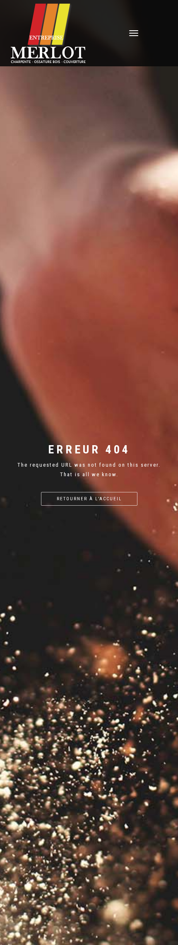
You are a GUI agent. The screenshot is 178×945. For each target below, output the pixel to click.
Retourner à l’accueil (89, 499)
